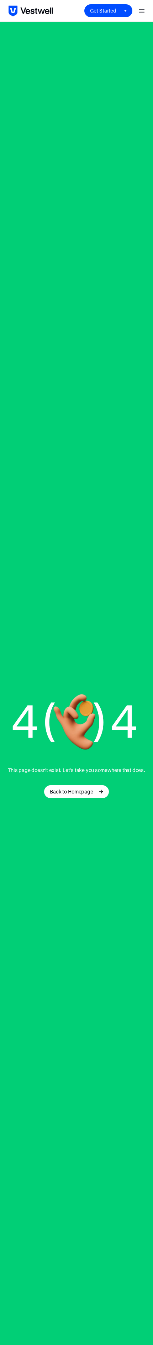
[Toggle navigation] (141, 10)
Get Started (103, 11)
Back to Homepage (71, 791)
